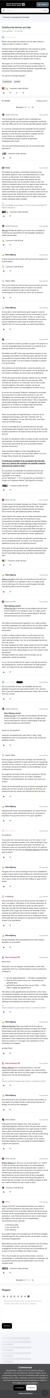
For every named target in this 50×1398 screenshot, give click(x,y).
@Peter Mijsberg (8, 1068)
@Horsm (5, 230)
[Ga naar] (4, 10)
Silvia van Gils (10, 500)
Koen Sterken (10, 831)
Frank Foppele (10, 37)
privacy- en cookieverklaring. (27, 1383)
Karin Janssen (10, 1120)
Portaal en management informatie (16, 17)
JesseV (7, 339)
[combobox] (25, 10)
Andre (7, 1202)
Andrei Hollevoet (11, 115)
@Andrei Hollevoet (32, 850)
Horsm (7, 168)
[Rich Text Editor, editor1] (25, 1310)
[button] (2, 5)
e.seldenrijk (9, 896)
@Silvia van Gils (8, 579)
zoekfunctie (7, 82)
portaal (17, 82)
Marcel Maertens (11, 957)
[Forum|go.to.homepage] (15, 4)
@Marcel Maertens (9, 1026)
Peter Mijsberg (10, 255)
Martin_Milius (10, 281)
